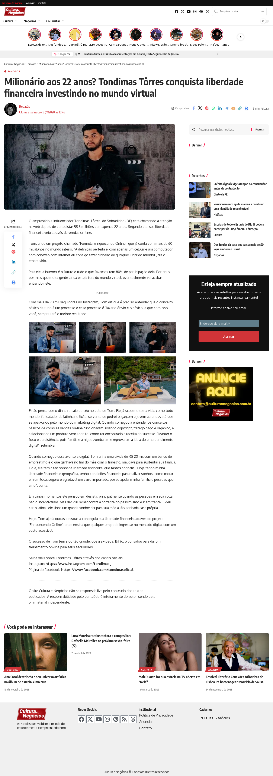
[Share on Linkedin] (220, 108)
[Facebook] (176, 12)
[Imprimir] (246, 108)
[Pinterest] (201, 12)
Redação (24, 106)
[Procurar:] (223, 129)
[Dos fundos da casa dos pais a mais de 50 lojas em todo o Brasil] (200, 250)
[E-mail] (233, 108)
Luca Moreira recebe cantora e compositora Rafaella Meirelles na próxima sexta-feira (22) (101, 641)
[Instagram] (195, 12)
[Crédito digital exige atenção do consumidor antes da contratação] (200, 190)
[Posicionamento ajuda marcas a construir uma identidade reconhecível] (200, 210)
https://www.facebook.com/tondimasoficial (97, 570)
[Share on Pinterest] (207, 108)
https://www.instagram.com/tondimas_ (79, 564)
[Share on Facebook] (193, 108)
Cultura (218, 235)
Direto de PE (221, 194)
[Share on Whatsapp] (213, 108)
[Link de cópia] (240, 108)
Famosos (14, 71)
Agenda (213, 670)
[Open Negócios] (38, 21)
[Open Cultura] (16, 21)
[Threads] (207, 12)
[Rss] (124, 719)
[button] (216, 54)
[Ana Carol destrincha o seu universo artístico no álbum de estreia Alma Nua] (35, 652)
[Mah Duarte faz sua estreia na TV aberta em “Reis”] (170, 652)
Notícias (218, 214)
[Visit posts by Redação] (10, 109)
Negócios (219, 255)
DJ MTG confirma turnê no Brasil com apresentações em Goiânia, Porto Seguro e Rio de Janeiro (127, 54)
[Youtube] (189, 12)
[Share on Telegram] (226, 108)
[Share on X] (200, 108)
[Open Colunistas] (62, 21)
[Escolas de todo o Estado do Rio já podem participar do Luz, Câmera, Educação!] (200, 230)
